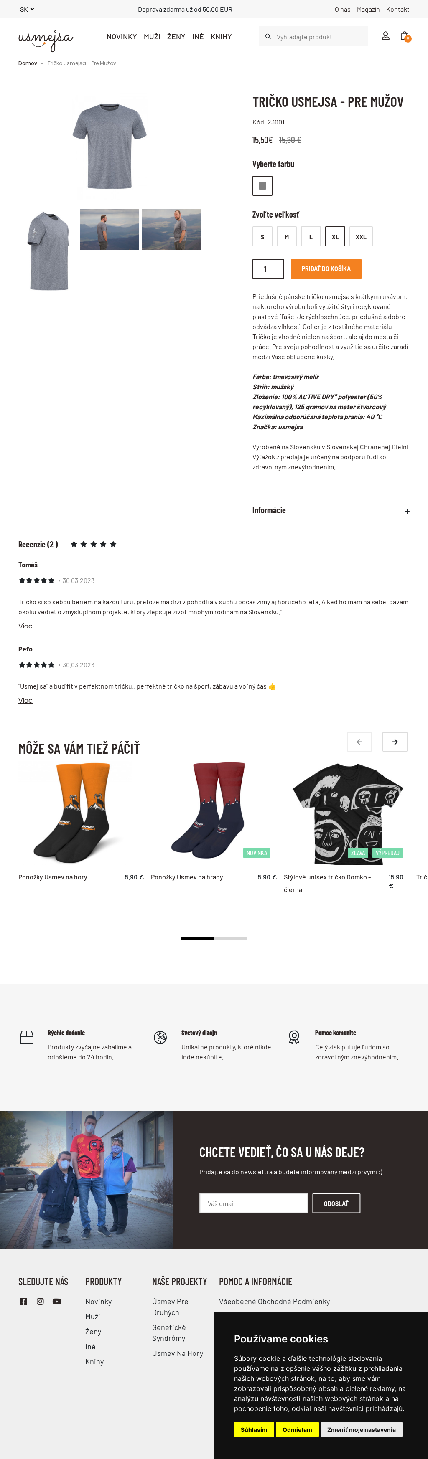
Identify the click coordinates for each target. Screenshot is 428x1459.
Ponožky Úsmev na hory (52, 877)
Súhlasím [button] (254, 1429)
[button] (197, 938)
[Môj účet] (385, 36)
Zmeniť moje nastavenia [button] (361, 1429)
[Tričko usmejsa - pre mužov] (109, 150)
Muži (152, 36)
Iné (198, 36)
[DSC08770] (171, 233)
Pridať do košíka (326, 268)
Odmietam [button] (297, 1429)
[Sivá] (262, 186)
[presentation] (359, 742)
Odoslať (336, 1203)
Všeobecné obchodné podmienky (274, 1301)
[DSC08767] (109, 233)
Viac (25, 626)
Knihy (221, 36)
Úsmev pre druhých (170, 1307)
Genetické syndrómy (169, 1332)
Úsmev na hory (177, 1353)
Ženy (176, 36)
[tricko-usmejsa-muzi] (47, 257)
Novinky (122, 36)
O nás (343, 9)
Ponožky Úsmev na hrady (187, 877)
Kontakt (398, 9)
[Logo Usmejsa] (45, 36)
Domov (27, 63)
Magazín (368, 9)
